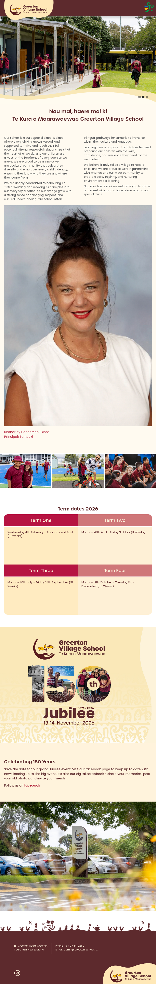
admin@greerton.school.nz (81, 950)
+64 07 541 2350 (74, 946)
